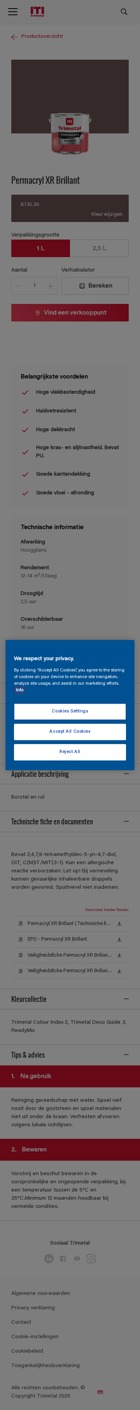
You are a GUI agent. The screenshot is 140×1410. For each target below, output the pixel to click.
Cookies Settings (70, 711)
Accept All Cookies (69, 732)
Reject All (70, 752)
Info (19, 690)
